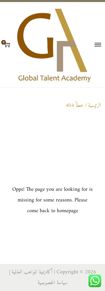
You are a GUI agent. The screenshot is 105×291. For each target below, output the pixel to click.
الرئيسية (94, 105)
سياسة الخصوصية (53, 282)
